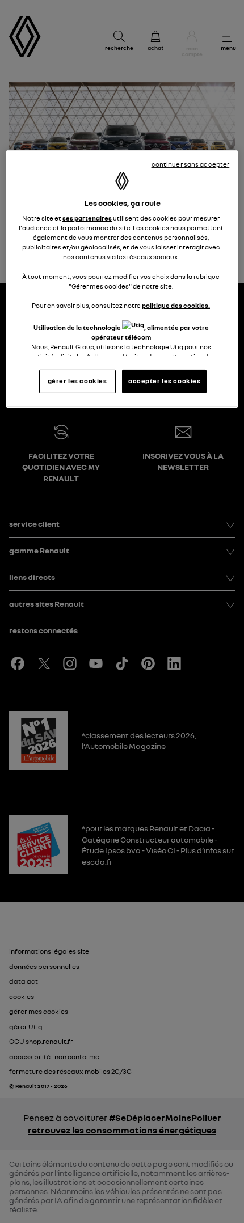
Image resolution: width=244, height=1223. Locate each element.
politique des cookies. (176, 306)
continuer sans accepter (191, 164)
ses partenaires (87, 218)
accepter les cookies (164, 381)
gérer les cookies (77, 381)
